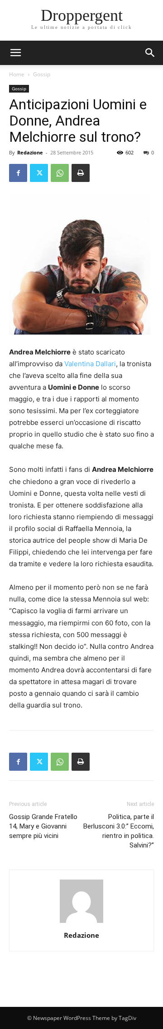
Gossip (41, 74)
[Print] (81, 173)
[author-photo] (81, 923)
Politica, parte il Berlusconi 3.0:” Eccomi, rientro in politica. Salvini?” (118, 831)
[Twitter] (39, 173)
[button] (150, 53)
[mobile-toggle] (15, 53)
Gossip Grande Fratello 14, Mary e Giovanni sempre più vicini (43, 826)
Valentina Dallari (90, 363)
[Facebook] (18, 173)
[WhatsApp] (60, 173)
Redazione (30, 152)
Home (16, 74)
